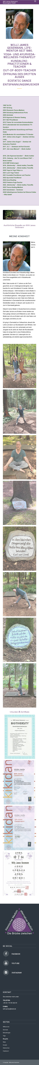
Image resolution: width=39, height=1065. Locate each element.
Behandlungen (6, 1032)
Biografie (5, 1039)
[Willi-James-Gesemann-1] (20, 367)
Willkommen (6, 1027)
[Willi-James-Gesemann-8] (20, 686)
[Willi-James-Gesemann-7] (20, 640)
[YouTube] (6, 963)
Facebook (16, 954)
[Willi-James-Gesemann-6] (20, 595)
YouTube (15, 963)
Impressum (6, 1051)
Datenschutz (6, 1048)
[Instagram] (6, 972)
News (4, 1042)
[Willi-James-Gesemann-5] (20, 549)
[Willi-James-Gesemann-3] (20, 458)
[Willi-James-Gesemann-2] (20, 412)
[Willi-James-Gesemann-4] (20, 503)
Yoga (4, 1036)
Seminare (5, 1030)
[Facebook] (6, 954)
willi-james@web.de (9, 1009)
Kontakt (5, 1045)
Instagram (17, 973)
